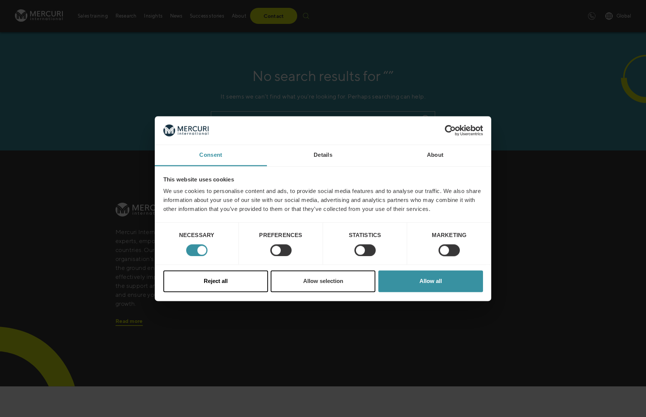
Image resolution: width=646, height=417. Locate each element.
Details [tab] (323, 155)
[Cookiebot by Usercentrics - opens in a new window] (450, 130)
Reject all (216, 281)
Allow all (430, 281)
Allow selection (323, 281)
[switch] (281, 250)
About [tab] (435, 155)
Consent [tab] (210, 155)
